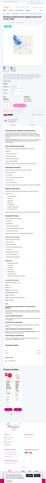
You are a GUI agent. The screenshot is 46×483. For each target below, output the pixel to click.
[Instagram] (7, 445)
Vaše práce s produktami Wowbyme (10, 454)
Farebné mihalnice (11, 360)
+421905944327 (9, 439)
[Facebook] (5, 445)
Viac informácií (21, 478)
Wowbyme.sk (23, 467)
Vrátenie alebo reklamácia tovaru (10, 463)
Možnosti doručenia (27, 101)
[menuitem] (5, 10)
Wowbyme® (39, 353)
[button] (11, 414)
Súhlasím (37, 475)
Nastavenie (9, 481)
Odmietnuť (29, 475)
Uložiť (6, 115)
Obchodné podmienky (14, 1)
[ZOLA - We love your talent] (29, 471)
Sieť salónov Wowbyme (28, 437)
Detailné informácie (7, 81)
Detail (8, 409)
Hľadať (28, 7)
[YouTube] (9, 445)
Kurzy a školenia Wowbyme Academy (10, 452)
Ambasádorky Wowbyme (8, 456)
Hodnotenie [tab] (32, 124)
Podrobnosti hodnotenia (19, 22)
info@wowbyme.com (10, 437)
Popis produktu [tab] (13, 124)
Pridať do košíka (18, 105)
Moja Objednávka (6, 1)
